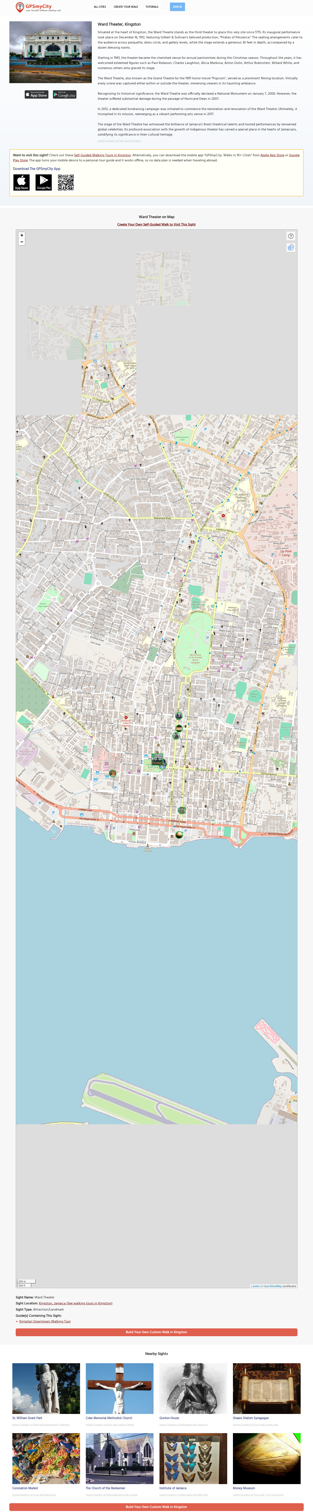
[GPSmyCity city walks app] (38, 7)
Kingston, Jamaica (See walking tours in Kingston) (75, 1303)
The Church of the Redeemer (105, 1488)
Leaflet (255, 1286)
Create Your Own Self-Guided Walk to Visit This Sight (156, 224)
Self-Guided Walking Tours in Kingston (102, 155)
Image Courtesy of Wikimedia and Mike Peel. (183, 1495)
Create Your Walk (126, 7)
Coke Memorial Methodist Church (109, 1418)
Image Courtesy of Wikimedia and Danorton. (183, 1425)
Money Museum (244, 1488)
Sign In (177, 7)
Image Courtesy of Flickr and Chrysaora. (119, 141)
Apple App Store (272, 155)
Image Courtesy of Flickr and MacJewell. (34, 1495)
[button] (156, 759)
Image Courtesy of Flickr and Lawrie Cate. (255, 1425)
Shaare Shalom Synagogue (251, 1418)
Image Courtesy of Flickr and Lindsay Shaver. (110, 1425)
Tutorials (152, 7)
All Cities (100, 7)
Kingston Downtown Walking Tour (45, 1321)
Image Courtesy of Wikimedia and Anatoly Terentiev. (41, 1425)
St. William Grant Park (27, 1418)
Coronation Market (25, 1488)
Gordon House (169, 1418)
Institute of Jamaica (172, 1488)
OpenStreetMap (273, 1286)
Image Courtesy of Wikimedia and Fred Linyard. (112, 1495)
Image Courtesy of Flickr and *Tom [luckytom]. (258, 1495)
